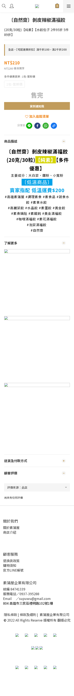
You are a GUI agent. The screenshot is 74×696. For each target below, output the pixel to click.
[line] (29, 126)
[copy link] (54, 126)
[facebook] (37, 126)
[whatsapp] (46, 126)
